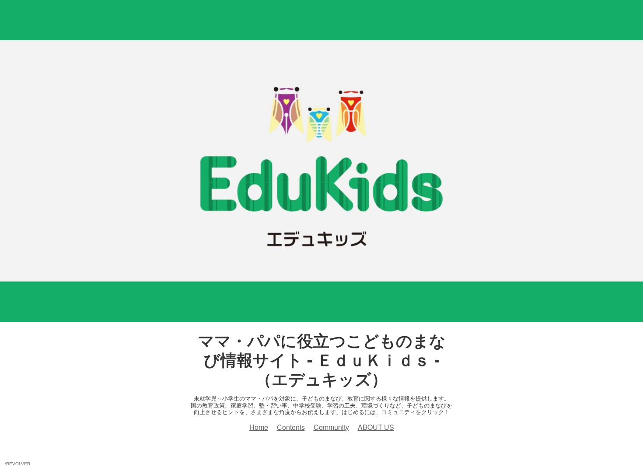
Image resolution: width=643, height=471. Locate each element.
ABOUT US (376, 427)
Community (331, 427)
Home (258, 427)
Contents (291, 427)
